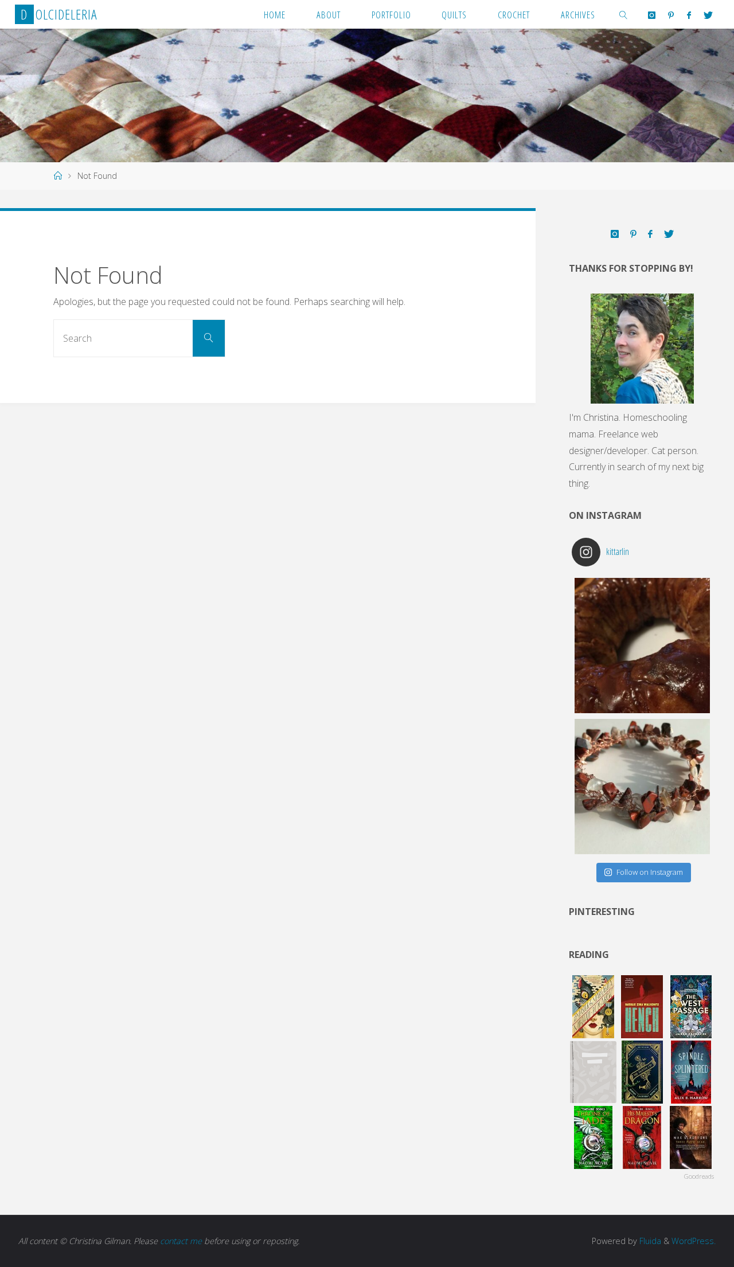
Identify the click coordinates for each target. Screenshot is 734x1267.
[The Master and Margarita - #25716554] (593, 1006)
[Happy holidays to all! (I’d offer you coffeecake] (642, 645)
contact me (181, 1240)
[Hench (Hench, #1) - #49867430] (642, 1006)
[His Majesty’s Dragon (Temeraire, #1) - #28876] (642, 1137)
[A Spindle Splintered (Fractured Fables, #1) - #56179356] (690, 1072)
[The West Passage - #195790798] (690, 1006)
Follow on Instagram (649, 872)
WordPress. (693, 1240)
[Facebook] (689, 15)
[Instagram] (652, 15)
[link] (624, 14)
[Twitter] (708, 15)
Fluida (649, 1240)
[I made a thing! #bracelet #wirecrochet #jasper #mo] (642, 786)
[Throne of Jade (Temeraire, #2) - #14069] (593, 1137)
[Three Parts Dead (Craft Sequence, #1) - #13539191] (690, 1137)
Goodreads (699, 1176)
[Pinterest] (671, 15)
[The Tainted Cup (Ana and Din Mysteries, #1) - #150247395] (642, 1072)
